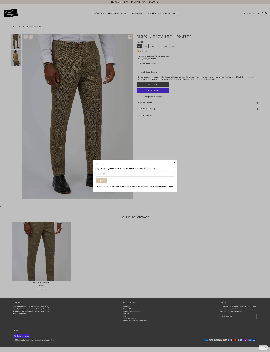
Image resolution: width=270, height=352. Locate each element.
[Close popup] (175, 162)
